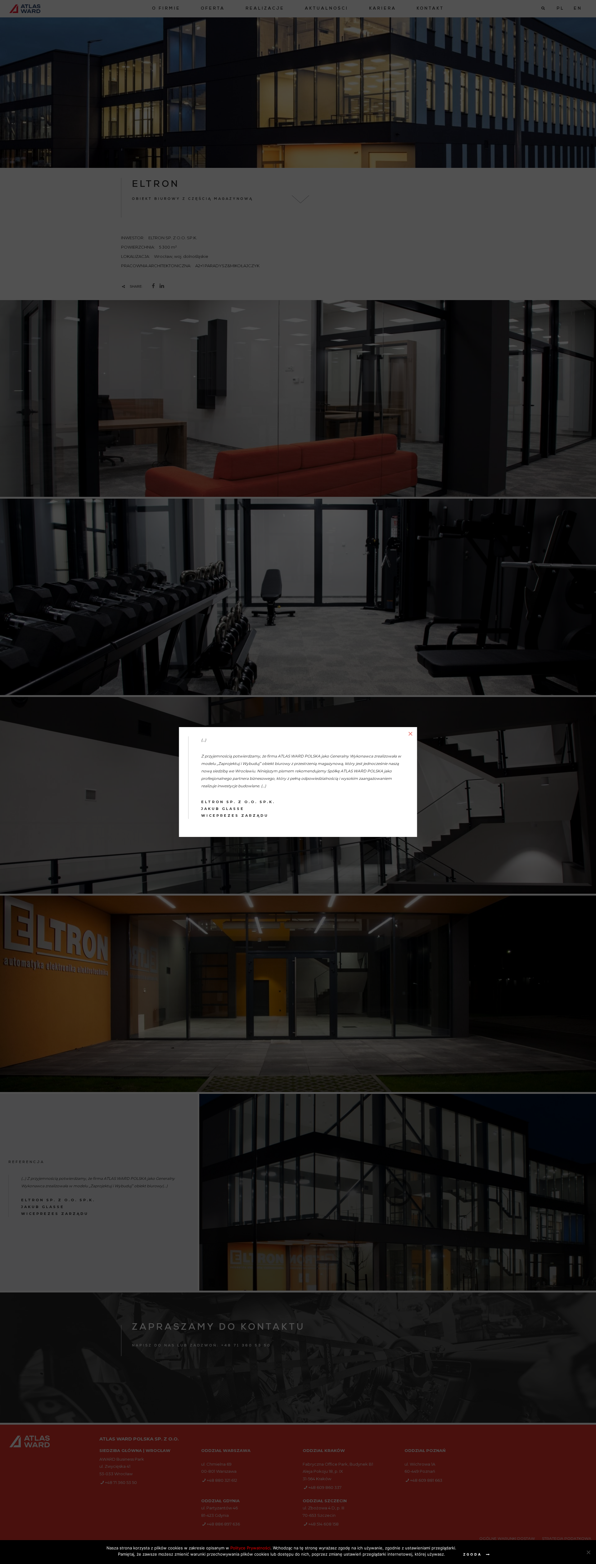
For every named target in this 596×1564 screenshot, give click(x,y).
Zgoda (472, 1554)
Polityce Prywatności (250, 1547)
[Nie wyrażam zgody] (588, 1552)
